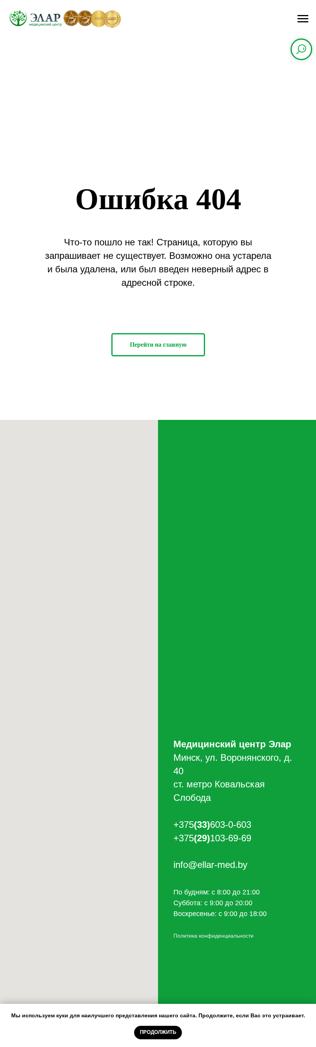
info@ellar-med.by (210, 864)
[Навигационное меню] (303, 19)
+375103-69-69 (212, 838)
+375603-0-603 (212, 824)
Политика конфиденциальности (213, 936)
